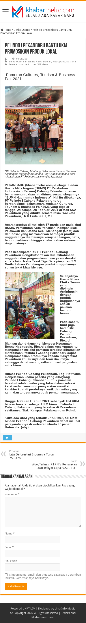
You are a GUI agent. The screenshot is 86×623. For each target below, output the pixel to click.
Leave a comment (19, 64)
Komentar (12, 494)
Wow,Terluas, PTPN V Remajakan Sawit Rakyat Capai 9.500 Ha (54, 465)
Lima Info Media (65, 608)
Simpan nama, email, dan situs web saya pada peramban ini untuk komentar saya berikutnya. (43, 576)
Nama (10, 533)
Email (9, 547)
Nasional (71, 61)
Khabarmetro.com (43, 617)
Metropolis (59, 61)
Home (7, 29)
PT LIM (30, 608)
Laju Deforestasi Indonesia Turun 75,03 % (31, 455)
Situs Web (11, 561)
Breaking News (33, 61)
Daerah (47, 61)
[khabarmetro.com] (43, 11)
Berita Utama (22, 29)
